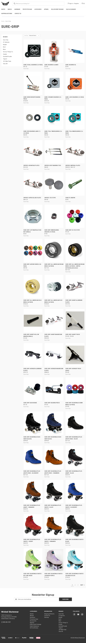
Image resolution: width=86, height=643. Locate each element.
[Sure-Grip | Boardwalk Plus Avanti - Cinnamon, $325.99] (33, 491)
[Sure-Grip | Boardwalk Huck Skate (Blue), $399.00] (54, 423)
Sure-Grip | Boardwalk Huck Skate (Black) (31, 438)
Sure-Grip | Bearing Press (52, 403)
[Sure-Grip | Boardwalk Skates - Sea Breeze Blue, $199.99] (75, 559)
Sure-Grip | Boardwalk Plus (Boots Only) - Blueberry (31, 472)
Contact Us (18, 13)
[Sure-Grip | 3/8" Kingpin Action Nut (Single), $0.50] (33, 216)
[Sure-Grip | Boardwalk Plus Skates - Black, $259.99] (54, 491)
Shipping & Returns (6, 13)
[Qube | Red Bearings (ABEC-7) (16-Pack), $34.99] (33, 117)
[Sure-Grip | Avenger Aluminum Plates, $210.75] (33, 354)
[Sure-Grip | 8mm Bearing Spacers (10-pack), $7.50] (54, 216)
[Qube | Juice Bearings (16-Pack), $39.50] (75, 83)
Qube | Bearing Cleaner (51, 65)
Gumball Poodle (7, 56)
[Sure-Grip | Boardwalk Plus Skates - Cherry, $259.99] (33, 525)
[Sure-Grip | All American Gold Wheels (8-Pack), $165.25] (33, 286)
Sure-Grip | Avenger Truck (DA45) (73, 369)
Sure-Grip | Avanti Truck (72, 334)
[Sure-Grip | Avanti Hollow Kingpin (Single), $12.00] (33, 320)
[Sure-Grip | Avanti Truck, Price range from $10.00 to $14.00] (75, 320)
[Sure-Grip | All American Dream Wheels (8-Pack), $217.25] (54, 250)
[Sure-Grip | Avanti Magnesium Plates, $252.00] (54, 320)
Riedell (5, 44)
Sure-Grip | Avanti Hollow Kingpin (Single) (31, 335)
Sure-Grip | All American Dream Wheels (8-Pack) (53, 265)
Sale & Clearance (71, 9)
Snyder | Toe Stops (50, 197)
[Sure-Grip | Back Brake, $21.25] (33, 389)
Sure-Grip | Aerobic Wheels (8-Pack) (32, 265)
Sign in (71, 3)
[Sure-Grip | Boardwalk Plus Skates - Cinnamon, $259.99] (54, 525)
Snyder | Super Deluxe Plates (32, 197)
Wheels (10, 9)
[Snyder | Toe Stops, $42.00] (54, 184)
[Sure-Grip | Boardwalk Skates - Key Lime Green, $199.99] (33, 559)
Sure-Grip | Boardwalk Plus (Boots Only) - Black (73, 438)
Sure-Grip (5, 40)
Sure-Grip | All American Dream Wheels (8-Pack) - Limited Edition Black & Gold (74, 266)
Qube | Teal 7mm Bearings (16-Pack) (53, 132)
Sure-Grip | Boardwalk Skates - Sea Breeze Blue (74, 574)
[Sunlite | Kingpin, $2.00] (75, 184)
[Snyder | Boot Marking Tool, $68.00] (54, 151)
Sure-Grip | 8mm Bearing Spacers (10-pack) (51, 231)
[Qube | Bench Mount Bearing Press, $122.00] (33, 83)
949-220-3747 (7, 622)
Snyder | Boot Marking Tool (52, 165)
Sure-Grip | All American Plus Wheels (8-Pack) (53, 301)
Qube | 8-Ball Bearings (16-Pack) (33, 65)
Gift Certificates (34, 628)
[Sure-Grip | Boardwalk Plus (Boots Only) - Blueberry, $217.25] (33, 457)
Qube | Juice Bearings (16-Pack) (74, 97)
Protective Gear (27, 9)
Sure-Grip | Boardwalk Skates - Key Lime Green (32, 574)
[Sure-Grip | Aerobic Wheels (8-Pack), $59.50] (33, 250)
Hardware (17, 9)
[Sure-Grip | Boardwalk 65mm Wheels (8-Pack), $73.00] (75, 389)
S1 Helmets (6, 42)
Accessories (37, 9)
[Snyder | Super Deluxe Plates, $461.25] (33, 184)
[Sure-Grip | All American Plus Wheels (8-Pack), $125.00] (54, 286)
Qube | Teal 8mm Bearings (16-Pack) (74, 132)
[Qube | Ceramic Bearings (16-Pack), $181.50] (54, 83)
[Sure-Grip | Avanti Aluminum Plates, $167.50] (75, 286)
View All (5, 63)
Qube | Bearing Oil (70, 65)
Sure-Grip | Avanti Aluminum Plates (73, 301)
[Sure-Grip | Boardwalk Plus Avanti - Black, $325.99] (75, 457)
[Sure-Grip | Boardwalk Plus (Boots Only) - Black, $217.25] (75, 423)
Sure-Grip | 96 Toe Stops (72, 230)
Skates (3, 9)
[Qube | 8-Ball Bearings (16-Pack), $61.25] (33, 51)
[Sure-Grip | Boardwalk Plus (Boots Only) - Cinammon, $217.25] (54, 457)
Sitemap (46, 617)
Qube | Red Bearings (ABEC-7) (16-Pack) (31, 132)
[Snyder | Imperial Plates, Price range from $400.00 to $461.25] (75, 151)
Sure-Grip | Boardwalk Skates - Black (74, 540)
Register (76, 3)
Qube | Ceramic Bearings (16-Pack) (52, 98)
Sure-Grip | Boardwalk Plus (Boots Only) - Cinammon (52, 472)
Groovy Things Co (8, 51)
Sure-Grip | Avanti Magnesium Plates (53, 335)
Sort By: (26, 35)
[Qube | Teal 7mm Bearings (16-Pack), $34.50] (54, 117)
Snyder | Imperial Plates (72, 165)
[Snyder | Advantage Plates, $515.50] (33, 151)
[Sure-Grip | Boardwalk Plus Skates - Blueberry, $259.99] (75, 491)
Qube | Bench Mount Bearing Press (31, 98)
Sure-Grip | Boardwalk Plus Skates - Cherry (31, 540)
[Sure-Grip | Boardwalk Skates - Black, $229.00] (75, 525)
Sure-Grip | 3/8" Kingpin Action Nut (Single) (32, 231)
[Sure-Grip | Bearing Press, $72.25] (54, 389)
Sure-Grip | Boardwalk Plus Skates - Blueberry (73, 506)
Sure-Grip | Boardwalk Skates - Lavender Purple (53, 574)
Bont (4, 47)
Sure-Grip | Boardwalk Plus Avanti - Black (73, 472)
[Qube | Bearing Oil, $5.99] (75, 51)
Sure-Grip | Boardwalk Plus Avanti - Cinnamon (31, 506)
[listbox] (34, 35)
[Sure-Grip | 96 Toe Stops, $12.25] (75, 216)
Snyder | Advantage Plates (31, 165)
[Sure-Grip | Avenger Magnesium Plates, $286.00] (54, 354)
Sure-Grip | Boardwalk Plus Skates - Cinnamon (52, 540)
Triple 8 (5, 59)
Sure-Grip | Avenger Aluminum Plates (32, 369)
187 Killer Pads (7, 61)
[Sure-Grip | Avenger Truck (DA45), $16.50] (75, 354)
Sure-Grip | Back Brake (30, 403)
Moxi (4, 49)
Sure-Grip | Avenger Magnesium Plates (53, 369)
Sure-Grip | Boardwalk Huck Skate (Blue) (52, 438)
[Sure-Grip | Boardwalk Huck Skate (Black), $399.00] (33, 423)
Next (81, 585)
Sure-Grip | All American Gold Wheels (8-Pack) (32, 301)
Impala (5, 54)
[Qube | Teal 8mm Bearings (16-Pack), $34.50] (75, 117)
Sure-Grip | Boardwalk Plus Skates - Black (52, 506)
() (84, 3)
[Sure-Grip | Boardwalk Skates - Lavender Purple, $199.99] (54, 559)
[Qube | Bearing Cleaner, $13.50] (54, 51)
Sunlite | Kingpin (70, 197)
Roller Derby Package (57, 9)
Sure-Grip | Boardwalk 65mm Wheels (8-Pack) (74, 403)
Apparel (46, 9)
